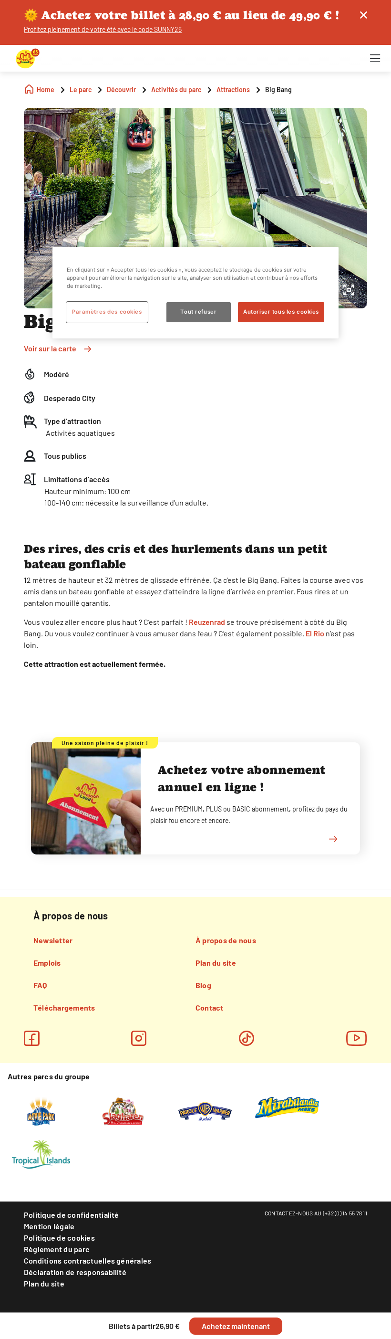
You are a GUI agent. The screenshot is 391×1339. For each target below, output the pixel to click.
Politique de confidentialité (71, 1214)
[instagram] (138, 1038)
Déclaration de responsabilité (75, 1271)
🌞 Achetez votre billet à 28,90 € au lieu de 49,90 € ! (181, 15)
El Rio (315, 633)
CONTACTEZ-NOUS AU (293, 1213)
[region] (195, 292)
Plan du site (216, 962)
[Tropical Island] (41, 1153)
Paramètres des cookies (107, 311)
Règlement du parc (57, 1249)
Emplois (47, 962)
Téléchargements (64, 1007)
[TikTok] (246, 1038)
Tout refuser (198, 311)
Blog (203, 985)
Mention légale (49, 1226)
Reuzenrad (207, 621)
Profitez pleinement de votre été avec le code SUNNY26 (103, 29)
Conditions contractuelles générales (87, 1260)
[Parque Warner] (205, 1110)
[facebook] (31, 1038)
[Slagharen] (123, 1110)
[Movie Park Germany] (40, 1110)
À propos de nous (226, 940)
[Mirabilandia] (287, 1107)
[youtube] (356, 1038)
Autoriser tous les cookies (281, 311)
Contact (210, 1007)
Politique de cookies (59, 1237)
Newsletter (52, 940)
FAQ (40, 985)
